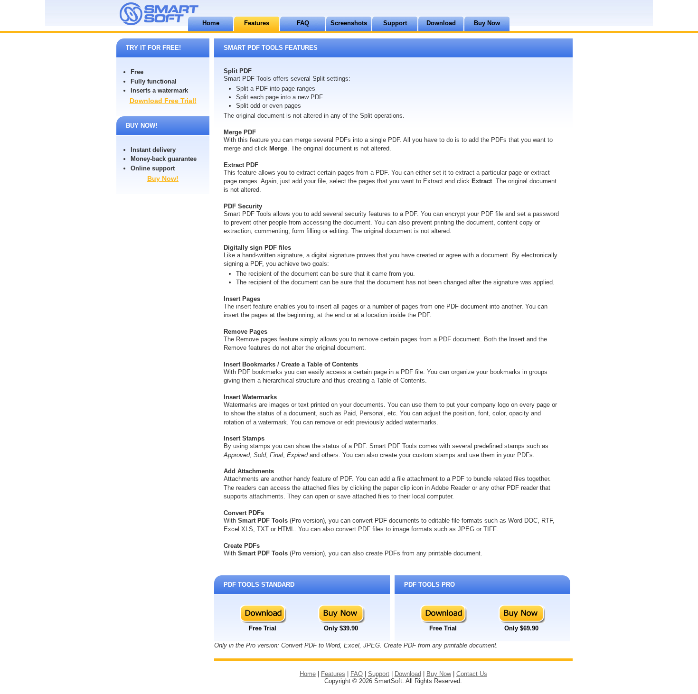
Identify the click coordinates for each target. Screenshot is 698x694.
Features (256, 23)
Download (441, 23)
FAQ (303, 23)
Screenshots (348, 23)
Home (210, 23)
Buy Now (487, 23)
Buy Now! (163, 178)
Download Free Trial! (163, 100)
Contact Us (471, 673)
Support (395, 23)
